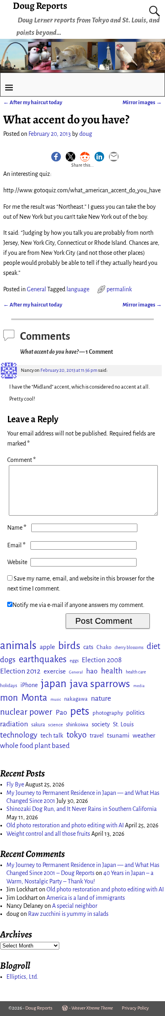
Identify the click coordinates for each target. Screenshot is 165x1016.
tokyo (76, 735)
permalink (119, 289)
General (36, 289)
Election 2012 (20, 671)
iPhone (29, 685)
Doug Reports (38, 1008)
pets (79, 711)
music (55, 699)
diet (153, 646)
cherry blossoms (129, 647)
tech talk (51, 735)
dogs (8, 660)
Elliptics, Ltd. (22, 977)
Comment (21, 460)
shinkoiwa (77, 725)
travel (97, 735)
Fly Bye (15, 784)
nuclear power (26, 712)
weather (144, 735)
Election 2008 (102, 660)
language (77, 289)
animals (18, 645)
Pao (61, 712)
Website (17, 562)
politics (135, 713)
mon (9, 698)
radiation (14, 724)
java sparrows (100, 683)
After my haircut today (32, 102)
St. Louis (123, 724)
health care (136, 672)
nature (101, 698)
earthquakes (42, 659)
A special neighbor (74, 906)
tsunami (118, 735)
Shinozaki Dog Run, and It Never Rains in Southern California (81, 809)
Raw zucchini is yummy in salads (68, 914)
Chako (104, 647)
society (101, 724)
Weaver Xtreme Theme (92, 1008)
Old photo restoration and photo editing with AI (65, 825)
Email (16, 545)
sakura (38, 725)
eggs (74, 660)
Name (16, 527)
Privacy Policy (135, 1008)
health (112, 671)
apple (47, 647)
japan (53, 683)
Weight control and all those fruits (48, 834)
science (55, 725)
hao (92, 671)
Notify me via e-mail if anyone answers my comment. (78, 605)
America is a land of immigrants (85, 898)
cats (88, 647)
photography (108, 713)
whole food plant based (35, 746)
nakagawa (76, 699)
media (139, 685)
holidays (8, 685)
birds (69, 645)
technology (18, 735)
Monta (34, 697)
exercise (55, 671)
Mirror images (142, 102)
